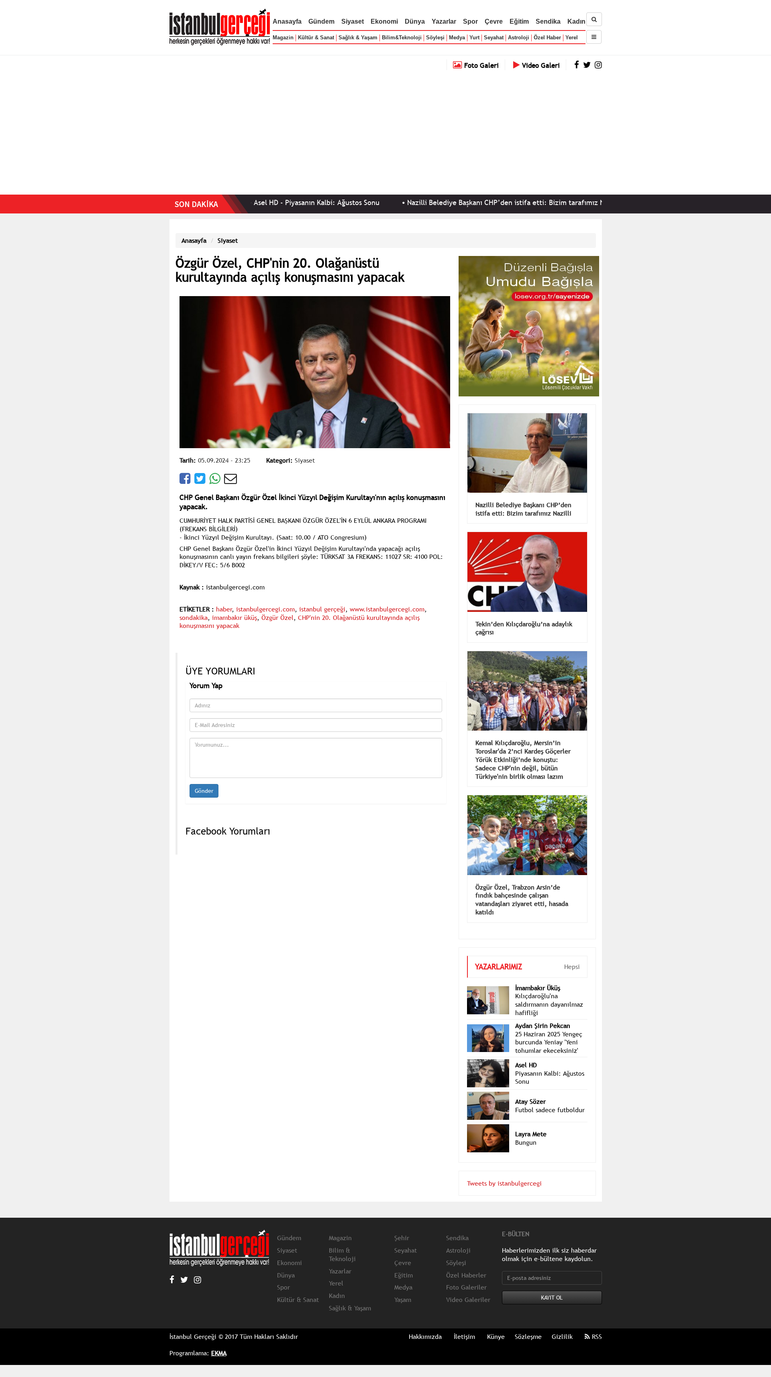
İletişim (464, 1336)
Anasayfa (287, 21)
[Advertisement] (385, 130)
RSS (596, 1336)
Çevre (494, 21)
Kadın (576, 21)
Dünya (415, 21)
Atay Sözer (530, 1101)
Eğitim (519, 21)
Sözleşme (528, 1336)
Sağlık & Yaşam (358, 38)
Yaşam (402, 1299)
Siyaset (352, 21)
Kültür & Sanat (316, 38)
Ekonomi (384, 21)
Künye (496, 1336)
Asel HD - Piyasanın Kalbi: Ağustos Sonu (270, 202)
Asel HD (526, 1064)
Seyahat (494, 38)
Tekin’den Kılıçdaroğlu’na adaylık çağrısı (523, 628)
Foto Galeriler (466, 1287)
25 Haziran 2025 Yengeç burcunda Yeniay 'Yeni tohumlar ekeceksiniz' (548, 1042)
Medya (457, 38)
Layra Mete (531, 1133)
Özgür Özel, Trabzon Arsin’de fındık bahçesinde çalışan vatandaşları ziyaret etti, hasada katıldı (521, 899)
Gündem (321, 21)
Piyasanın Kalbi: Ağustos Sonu (549, 1077)
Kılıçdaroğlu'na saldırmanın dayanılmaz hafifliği (549, 1004)
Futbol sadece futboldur (550, 1109)
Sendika (548, 21)
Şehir (401, 1237)
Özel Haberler (466, 1275)
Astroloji (518, 38)
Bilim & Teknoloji (342, 1254)
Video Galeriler (468, 1299)
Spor (470, 21)
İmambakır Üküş (537, 987)
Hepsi (572, 966)
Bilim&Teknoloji (402, 38)
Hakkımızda (425, 1336)
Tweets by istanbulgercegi (504, 1183)
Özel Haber (547, 38)
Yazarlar (444, 21)
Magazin (283, 38)
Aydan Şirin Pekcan (542, 1025)
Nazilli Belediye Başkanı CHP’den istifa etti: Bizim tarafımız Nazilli (467, 202)
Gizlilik (562, 1336)
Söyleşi (435, 38)
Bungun (525, 1142)
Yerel (571, 38)
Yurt (474, 38)
